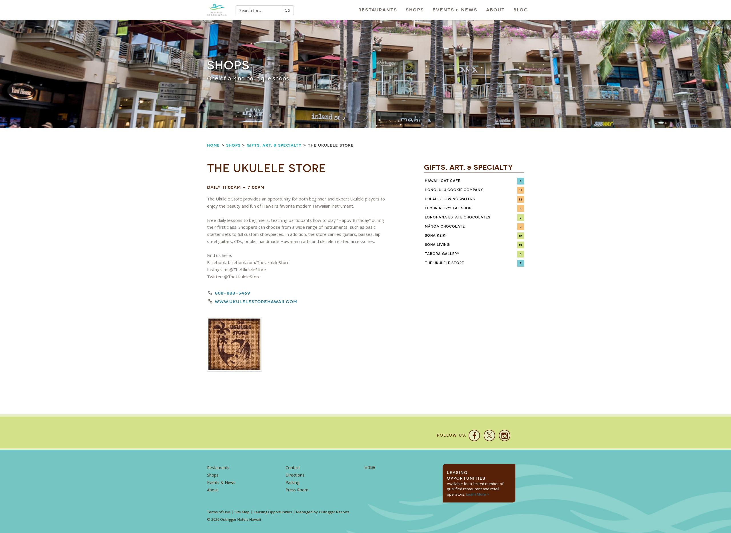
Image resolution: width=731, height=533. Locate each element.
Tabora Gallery (442, 254)
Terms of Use (218, 511)
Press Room (297, 490)
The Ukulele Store (444, 263)
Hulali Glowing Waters (450, 199)
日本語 (369, 467)
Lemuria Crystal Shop (448, 208)
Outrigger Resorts (334, 511)
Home (213, 145)
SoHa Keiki (436, 236)
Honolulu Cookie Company (454, 190)
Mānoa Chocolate (445, 226)
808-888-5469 (232, 293)
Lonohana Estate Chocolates (457, 217)
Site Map (242, 511)
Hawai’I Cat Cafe (442, 181)
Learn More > (477, 494)
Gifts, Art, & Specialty (274, 145)
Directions (295, 475)
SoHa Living (437, 245)
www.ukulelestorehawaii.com (256, 301)
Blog (520, 10)
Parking (292, 482)
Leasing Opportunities (273, 511)
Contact (293, 467)
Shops (415, 10)
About (495, 10)
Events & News (455, 10)
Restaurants (377, 10)
